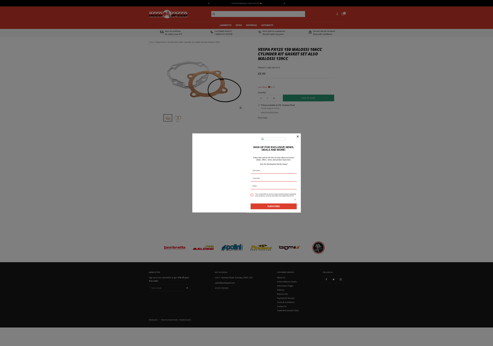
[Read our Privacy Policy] (295, 199)
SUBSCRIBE (273, 206)
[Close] (298, 136)
